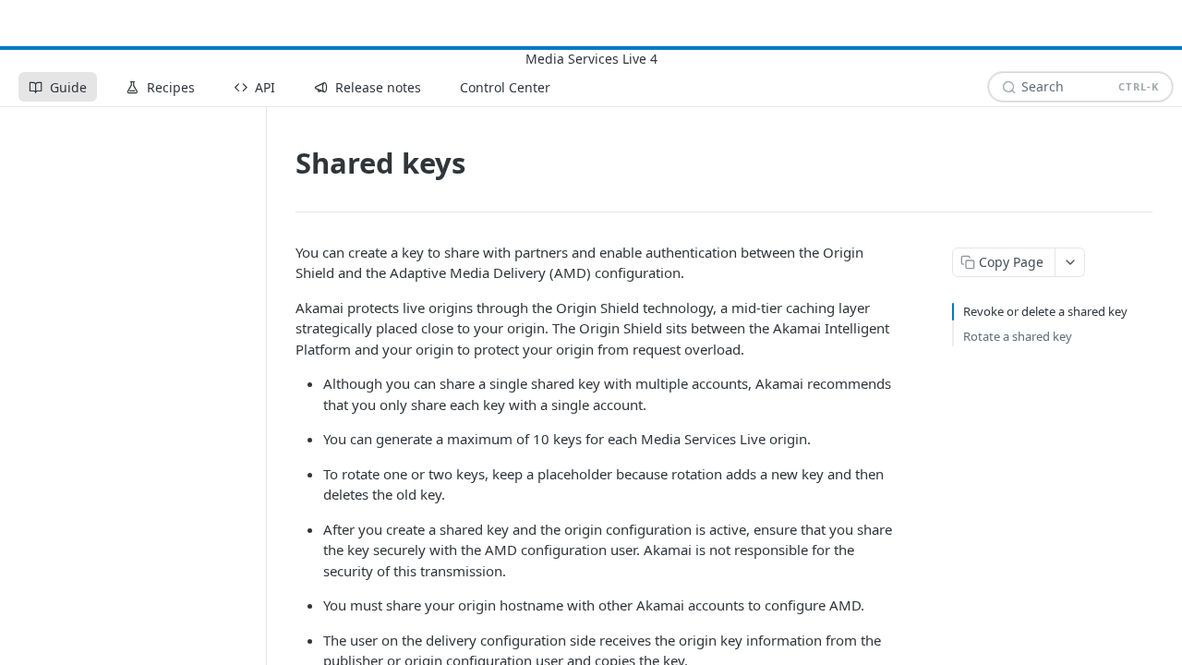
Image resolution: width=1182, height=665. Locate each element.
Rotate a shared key (1017, 336)
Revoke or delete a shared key (1045, 311)
